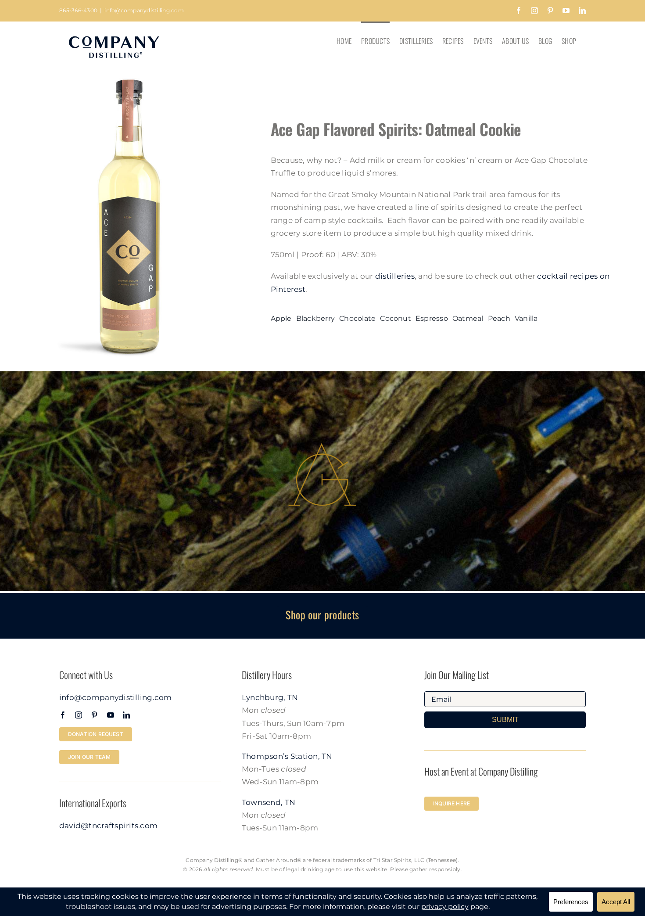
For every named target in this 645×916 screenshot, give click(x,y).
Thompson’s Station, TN (287, 756)
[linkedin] (126, 714)
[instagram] (78, 714)
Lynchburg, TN (270, 697)
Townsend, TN (268, 802)
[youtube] (110, 714)
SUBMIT (505, 719)
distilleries (395, 276)
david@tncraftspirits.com (108, 825)
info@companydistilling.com (144, 10)
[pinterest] (94, 714)
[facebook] (62, 714)
